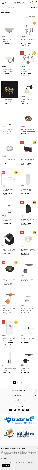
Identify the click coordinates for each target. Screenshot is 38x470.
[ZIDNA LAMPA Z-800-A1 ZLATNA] (9, 89)
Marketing (20, 462)
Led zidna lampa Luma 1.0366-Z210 (27, 160)
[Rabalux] (4, 66)
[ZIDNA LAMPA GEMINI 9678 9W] (9, 208)
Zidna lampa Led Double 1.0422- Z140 (9, 280)
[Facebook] (10, 410)
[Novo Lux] (4, 36)
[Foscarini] (22, 126)
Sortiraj (3, 7)
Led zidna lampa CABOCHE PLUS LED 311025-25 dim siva (28, 131)
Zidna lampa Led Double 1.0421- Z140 (28, 249)
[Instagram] (19, 410)
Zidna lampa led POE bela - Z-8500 (27, 309)
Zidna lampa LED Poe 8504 (9, 309)
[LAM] (22, 66)
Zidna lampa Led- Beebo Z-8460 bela (9, 339)
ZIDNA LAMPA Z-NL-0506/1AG (9, 40)
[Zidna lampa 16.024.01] (9, 179)
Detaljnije (4, 458)
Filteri (33, 7)
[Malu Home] (22, 156)
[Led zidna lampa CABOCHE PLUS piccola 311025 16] (9, 149)
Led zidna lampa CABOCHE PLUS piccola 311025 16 (9, 161)
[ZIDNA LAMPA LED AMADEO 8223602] (9, 238)
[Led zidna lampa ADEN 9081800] (9, 119)
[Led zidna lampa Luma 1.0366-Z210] (28, 149)
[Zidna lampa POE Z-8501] (28, 358)
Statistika (12, 462)
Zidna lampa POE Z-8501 (27, 369)
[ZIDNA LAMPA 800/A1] (28, 29)
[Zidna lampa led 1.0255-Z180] (28, 208)
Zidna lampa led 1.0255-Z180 (27, 220)
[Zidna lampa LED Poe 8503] (28, 268)
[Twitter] (15, 410)
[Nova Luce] (4, 126)
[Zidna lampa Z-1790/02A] (28, 59)
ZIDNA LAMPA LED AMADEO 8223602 (9, 249)
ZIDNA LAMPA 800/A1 (28, 40)
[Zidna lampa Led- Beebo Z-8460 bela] (9, 328)
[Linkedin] (23, 410)
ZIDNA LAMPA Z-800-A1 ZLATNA (8, 100)
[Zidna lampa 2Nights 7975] (28, 179)
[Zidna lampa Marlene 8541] (9, 59)
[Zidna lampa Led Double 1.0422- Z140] (9, 268)
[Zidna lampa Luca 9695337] (9, 358)
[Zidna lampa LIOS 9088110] (28, 328)
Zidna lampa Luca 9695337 (9, 369)
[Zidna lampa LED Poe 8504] (9, 298)
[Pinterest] (27, 410)
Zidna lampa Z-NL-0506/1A (28, 100)
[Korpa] (35, 3)
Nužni (5, 462)
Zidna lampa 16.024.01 (7, 190)
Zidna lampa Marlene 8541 (8, 70)
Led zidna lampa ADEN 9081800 (9, 130)
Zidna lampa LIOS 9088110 (27, 339)
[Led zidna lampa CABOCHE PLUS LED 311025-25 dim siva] (28, 119)
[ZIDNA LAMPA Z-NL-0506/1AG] (9, 29)
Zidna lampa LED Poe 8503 (27, 279)
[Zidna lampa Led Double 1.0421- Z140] (28, 238)
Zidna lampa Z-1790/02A (26, 70)
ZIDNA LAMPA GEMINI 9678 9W (8, 220)
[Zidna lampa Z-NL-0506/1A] (28, 89)
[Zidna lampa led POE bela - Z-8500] (28, 298)
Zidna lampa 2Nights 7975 (26, 190)
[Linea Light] (22, 186)
